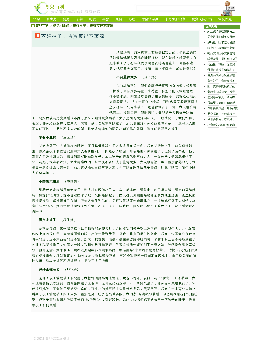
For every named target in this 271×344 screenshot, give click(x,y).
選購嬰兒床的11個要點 (221, 102)
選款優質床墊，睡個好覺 (222, 108)
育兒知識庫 (53, 338)
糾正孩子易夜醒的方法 (221, 31)
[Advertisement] (69, 79)
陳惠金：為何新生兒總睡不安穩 (226, 47)
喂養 (79, 19)
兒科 (118, 19)
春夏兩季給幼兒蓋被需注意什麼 (226, 75)
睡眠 (65, 25)
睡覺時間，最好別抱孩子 (222, 58)
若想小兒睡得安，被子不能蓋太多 (228, 91)
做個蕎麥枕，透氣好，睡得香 (225, 119)
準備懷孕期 (150, 19)
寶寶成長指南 (202, 19)
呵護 (92, 19)
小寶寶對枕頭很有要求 (221, 124)
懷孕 (36, 19)
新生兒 (51, 19)
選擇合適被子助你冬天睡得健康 (226, 69)
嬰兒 (66, 19)
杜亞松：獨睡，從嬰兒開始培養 (226, 64)
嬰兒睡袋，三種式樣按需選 (224, 113)
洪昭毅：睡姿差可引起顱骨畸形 (226, 42)
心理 (132, 19)
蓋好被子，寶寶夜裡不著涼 (224, 80)
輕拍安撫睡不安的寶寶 (221, 53)
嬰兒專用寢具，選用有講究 (224, 97)
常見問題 (225, 19)
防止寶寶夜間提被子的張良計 (225, 86)
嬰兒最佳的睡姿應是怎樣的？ (225, 36)
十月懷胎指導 (175, 19)
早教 (105, 19)
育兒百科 (55, 6)
